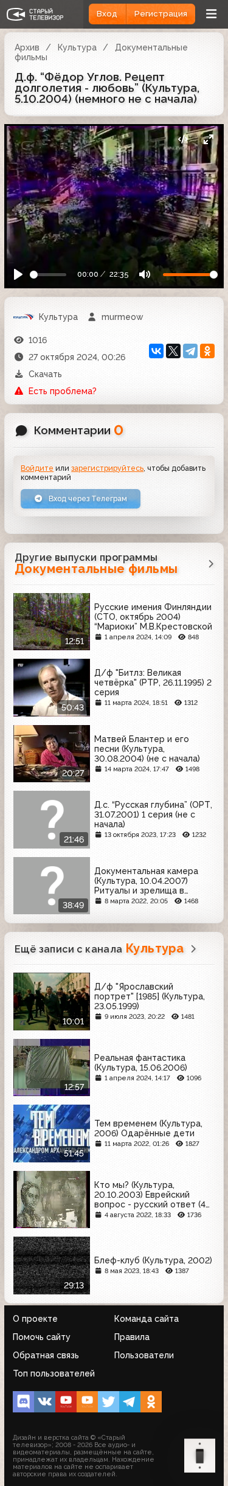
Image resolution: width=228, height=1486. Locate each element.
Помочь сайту (42, 1337)
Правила (132, 1337)
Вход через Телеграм (87, 498)
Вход (107, 13)
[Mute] (144, 274)
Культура (77, 47)
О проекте (35, 1319)
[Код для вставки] (182, 139)
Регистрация (160, 13)
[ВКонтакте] (156, 351)
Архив (27, 47)
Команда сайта (146, 1319)
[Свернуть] (208, 139)
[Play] (18, 274)
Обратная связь (46, 1355)
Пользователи (144, 1355)
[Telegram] (190, 351)
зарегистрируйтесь (107, 468)
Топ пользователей (54, 1373)
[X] (173, 351)
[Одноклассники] (207, 351)
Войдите (37, 468)
